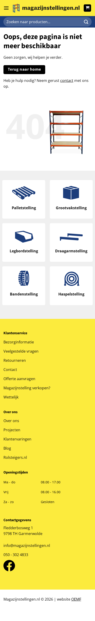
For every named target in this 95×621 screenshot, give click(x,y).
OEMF (76, 599)
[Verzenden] (86, 21)
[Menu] (6, 8)
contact (66, 80)
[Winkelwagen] (87, 8)
